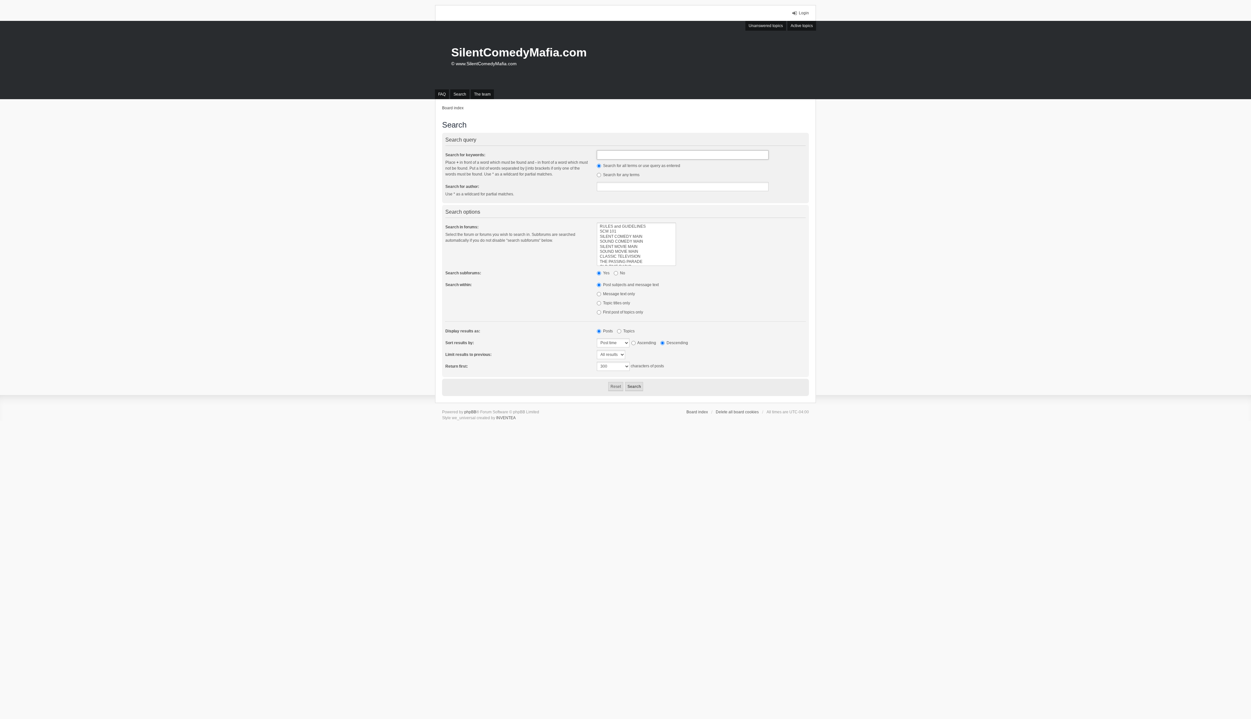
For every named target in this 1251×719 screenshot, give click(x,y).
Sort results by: (459, 343)
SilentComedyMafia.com (519, 52)
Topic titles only (616, 303)
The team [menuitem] (482, 94)
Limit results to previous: (468, 354)
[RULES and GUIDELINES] (636, 226)
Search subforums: (463, 273)
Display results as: (462, 331)
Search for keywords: (465, 155)
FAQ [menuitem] (442, 94)
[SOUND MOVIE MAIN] (636, 251)
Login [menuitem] (804, 13)
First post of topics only (622, 312)
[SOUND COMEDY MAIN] (636, 241)
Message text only (618, 294)
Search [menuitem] (459, 94)
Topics (628, 331)
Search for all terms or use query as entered (641, 165)
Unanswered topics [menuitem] (766, 25)
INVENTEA (506, 418)
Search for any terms (621, 175)
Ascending (646, 343)
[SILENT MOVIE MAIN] (636, 246)
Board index (697, 412)
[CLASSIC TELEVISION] (636, 256)
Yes (606, 273)
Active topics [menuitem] (802, 25)
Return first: (456, 366)
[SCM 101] (636, 231)
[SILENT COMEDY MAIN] (636, 236)
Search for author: (462, 186)
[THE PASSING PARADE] (636, 261)
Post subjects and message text (630, 285)
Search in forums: (462, 227)
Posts (607, 331)
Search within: (458, 285)
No (622, 273)
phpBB (470, 412)
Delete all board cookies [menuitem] (737, 412)
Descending (677, 343)
